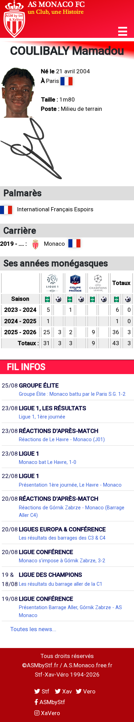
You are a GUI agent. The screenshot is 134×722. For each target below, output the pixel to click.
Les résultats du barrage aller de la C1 (60, 584)
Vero (89, 691)
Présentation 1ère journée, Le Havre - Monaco (70, 485)
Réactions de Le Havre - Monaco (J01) (62, 439)
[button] (122, 31)
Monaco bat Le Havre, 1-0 (47, 462)
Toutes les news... (33, 629)
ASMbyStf (51, 702)
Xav (66, 691)
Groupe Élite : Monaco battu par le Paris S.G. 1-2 (72, 394)
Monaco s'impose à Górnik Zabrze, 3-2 (62, 560)
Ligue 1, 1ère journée (42, 417)
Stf (45, 691)
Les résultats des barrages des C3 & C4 (62, 538)
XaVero (50, 713)
